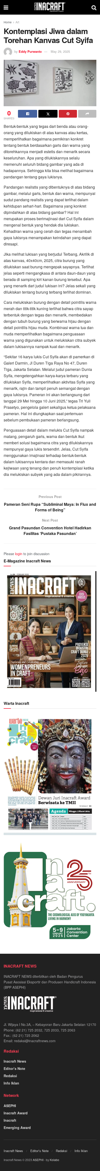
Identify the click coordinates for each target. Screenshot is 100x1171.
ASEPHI (10, 1105)
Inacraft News (15, 1061)
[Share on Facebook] (27, 114)
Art (17, 22)
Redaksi (10, 1075)
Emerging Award (17, 1127)
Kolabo (54, 1160)
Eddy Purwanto (30, 51)
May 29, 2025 (60, 51)
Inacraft (10, 1120)
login (18, 553)
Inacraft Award (16, 1112)
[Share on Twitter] (48, 114)
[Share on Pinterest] (68, 114)
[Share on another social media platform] (87, 114)
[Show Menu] (6, 7)
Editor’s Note (14, 1068)
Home (8, 22)
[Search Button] (94, 7)
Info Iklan (11, 1083)
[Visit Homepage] (50, 7)
